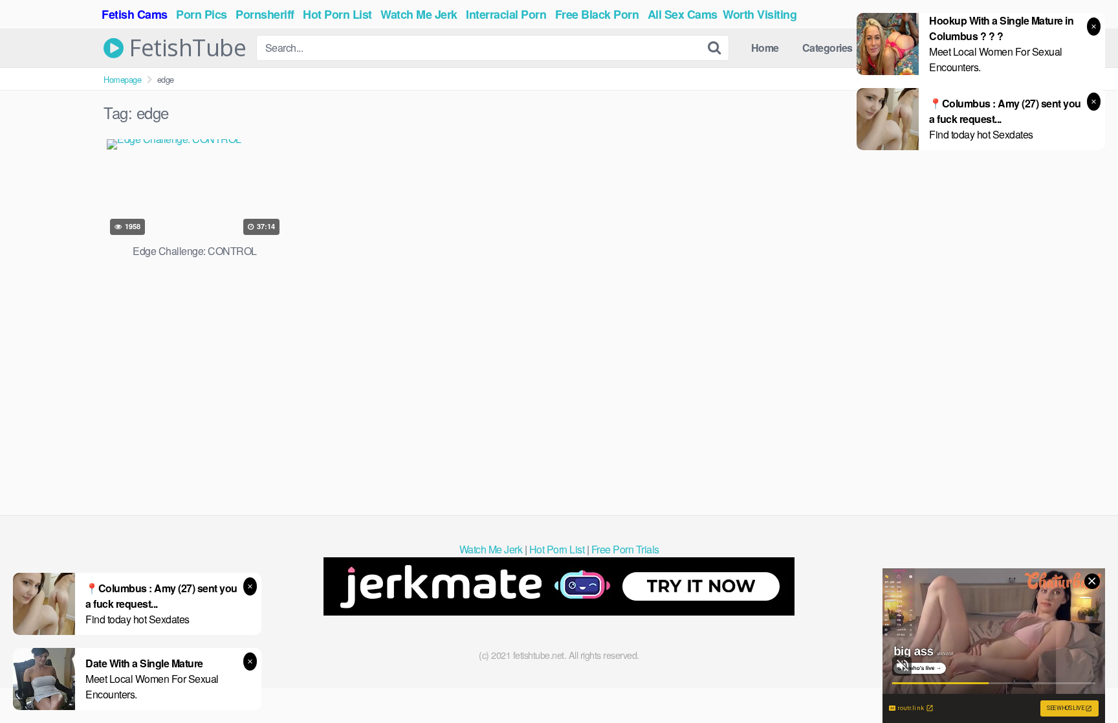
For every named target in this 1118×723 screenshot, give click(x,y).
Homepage (122, 79)
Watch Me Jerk (491, 549)
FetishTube (185, 48)
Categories (827, 47)
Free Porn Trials (625, 549)
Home (765, 47)
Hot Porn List (557, 549)
